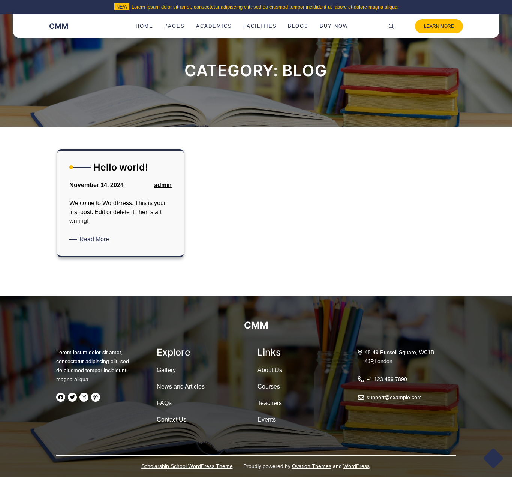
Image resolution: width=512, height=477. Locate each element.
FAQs (164, 403)
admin (163, 185)
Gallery (166, 370)
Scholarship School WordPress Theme (187, 466)
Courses (268, 386)
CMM (58, 26)
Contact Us (171, 419)
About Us (269, 370)
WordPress (356, 466)
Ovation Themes (311, 466)
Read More (95, 240)
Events (266, 419)
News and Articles (181, 386)
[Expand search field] (391, 26)
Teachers (269, 403)
